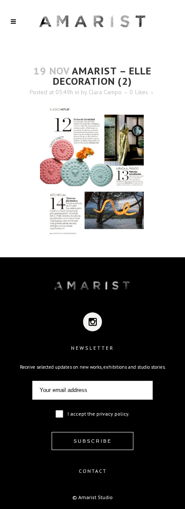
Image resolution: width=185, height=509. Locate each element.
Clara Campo (105, 92)
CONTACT (93, 471)
